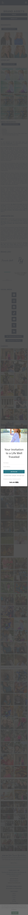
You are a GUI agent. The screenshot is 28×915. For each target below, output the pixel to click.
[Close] (25, 430)
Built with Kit (14, 482)
